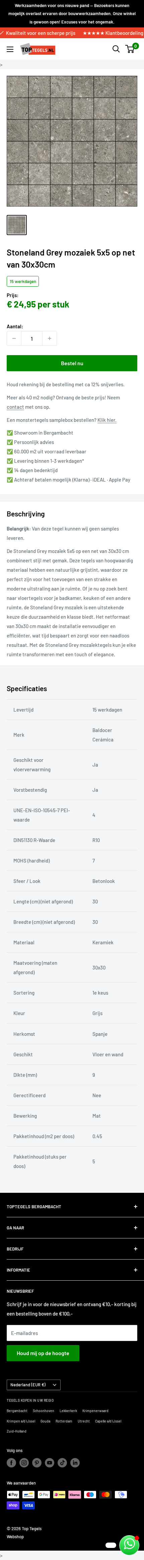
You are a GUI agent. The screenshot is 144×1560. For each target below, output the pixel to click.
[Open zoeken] (116, 49)
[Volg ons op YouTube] (49, 1462)
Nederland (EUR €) (28, 1384)
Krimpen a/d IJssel (21, 1421)
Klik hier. (107, 420)
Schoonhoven (43, 1411)
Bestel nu (72, 363)
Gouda (45, 1421)
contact (15, 407)
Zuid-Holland (16, 1431)
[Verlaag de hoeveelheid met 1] (14, 338)
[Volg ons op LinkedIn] (75, 1462)
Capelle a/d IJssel (108, 1421)
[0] (130, 49)
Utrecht (84, 1421)
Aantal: (15, 326)
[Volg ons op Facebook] (11, 1462)
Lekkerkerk (68, 1411)
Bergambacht (17, 1411)
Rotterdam (64, 1421)
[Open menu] (10, 49)
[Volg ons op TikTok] (62, 1462)
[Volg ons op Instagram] (24, 1462)
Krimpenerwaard (95, 1411)
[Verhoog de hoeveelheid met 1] (50, 338)
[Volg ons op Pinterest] (37, 1462)
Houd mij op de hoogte (43, 1353)
